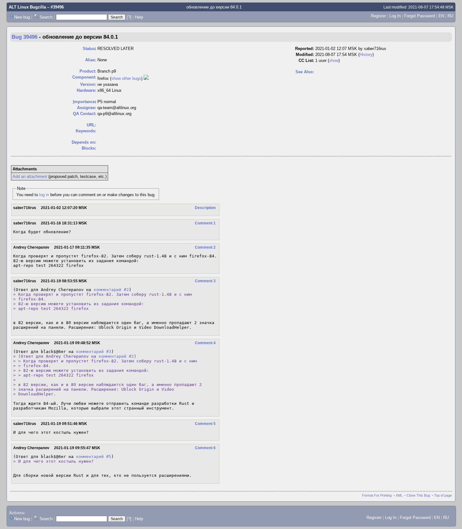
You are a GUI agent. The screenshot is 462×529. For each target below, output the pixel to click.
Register (378, 16)
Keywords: (86, 131)
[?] (129, 17)
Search (46, 17)
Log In (395, 16)
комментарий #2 (111, 289)
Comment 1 (205, 223)
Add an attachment (30, 176)
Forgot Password (419, 16)
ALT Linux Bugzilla (27, 7)
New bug (22, 17)
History (366, 54)
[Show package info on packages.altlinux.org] (146, 78)
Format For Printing (377, 495)
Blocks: (89, 148)
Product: (88, 71)
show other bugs (126, 78)
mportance (84, 101)
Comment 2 (205, 247)
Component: (84, 77)
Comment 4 (205, 343)
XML (399, 495)
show (333, 60)
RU (450, 16)
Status (89, 48)
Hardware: (86, 90)
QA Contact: (84, 113)
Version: (88, 84)
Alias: (90, 60)
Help (139, 17)
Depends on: (84, 142)
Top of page (443, 495)
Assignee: (86, 107)
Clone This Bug (418, 495)
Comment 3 (205, 281)
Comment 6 (205, 448)
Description (205, 208)
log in (44, 194)
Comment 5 (205, 424)
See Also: (304, 71)
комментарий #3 (93, 351)
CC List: (306, 60)
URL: (91, 125)
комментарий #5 (93, 456)
